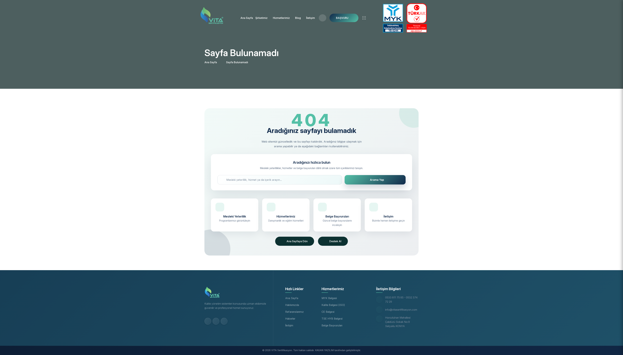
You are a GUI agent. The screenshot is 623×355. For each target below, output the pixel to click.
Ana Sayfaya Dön (297, 241)
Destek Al (335, 241)
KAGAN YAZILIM (324, 350)
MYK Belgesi (329, 298)
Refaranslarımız (294, 311)
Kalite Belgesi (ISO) (333, 305)
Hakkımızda (292, 305)
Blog (298, 18)
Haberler (290, 318)
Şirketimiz (261, 18)
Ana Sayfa (246, 18)
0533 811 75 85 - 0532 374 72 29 (401, 299)
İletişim (310, 18)
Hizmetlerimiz (281, 18)
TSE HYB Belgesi (332, 318)
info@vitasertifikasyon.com (401, 309)
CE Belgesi (328, 311)
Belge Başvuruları (332, 325)
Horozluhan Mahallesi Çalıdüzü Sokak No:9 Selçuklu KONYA (397, 322)
